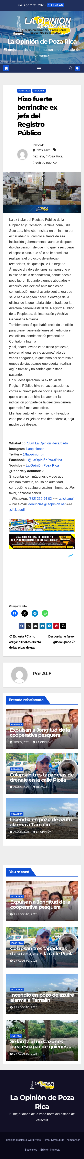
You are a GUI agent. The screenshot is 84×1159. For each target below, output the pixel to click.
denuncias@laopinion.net (46, 504)
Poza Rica (24, 91)
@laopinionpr (33, 454)
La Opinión (44, 742)
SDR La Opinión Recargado (47, 443)
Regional (39, 91)
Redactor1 (44, 787)
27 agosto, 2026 (26, 914)
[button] (70, 68)
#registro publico (45, 162)
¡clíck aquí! (66, 498)
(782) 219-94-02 (40, 498)
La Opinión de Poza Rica (42, 41)
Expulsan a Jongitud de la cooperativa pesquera (40, 732)
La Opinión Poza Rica (42, 465)
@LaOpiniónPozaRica (45, 460)
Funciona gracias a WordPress (23, 1139)
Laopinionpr (35, 449)
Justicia (16, 1036)
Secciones (31, 1149)
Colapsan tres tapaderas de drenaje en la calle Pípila (42, 777)
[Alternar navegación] (39, 68)
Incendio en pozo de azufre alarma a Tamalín (41, 822)
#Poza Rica (54, 156)
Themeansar (72, 1139)
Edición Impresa (50, 1149)
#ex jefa (38, 156)
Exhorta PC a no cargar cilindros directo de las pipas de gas (25, 642)
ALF (41, 145)
